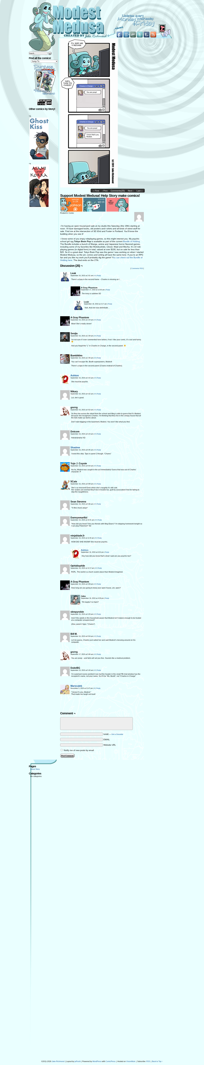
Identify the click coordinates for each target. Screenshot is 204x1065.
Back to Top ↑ (157, 1061)
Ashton (74, 375)
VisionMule (130, 1061)
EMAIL (106, 739)
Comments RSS (137, 268)
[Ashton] (65, 383)
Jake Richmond (58, 1061)
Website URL (109, 745)
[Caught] (89, 186)
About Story (35, 769)
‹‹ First (96, 191)
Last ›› (139, 191)
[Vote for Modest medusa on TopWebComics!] (44, 105)
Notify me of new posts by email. (79, 750)
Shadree (75, 447)
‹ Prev (105, 191)
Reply (99, 275)
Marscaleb (76, 686)
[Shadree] (65, 455)
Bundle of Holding (131, 241)
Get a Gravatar (117, 734)
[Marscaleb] (65, 693)
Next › (131, 191)
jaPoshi (78, 1061)
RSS (148, 1061)
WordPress (96, 1061)
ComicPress (110, 1061)
